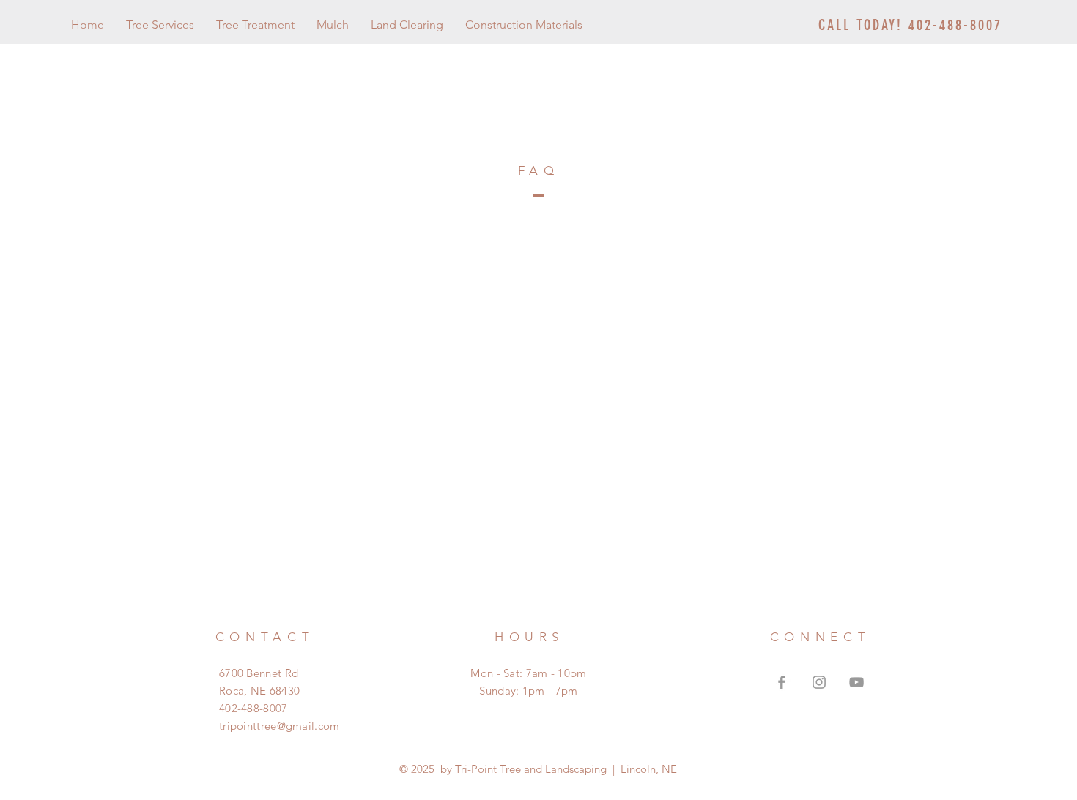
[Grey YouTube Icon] (856, 682)
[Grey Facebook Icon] (782, 682)
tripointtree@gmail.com (279, 726)
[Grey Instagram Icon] (819, 682)
